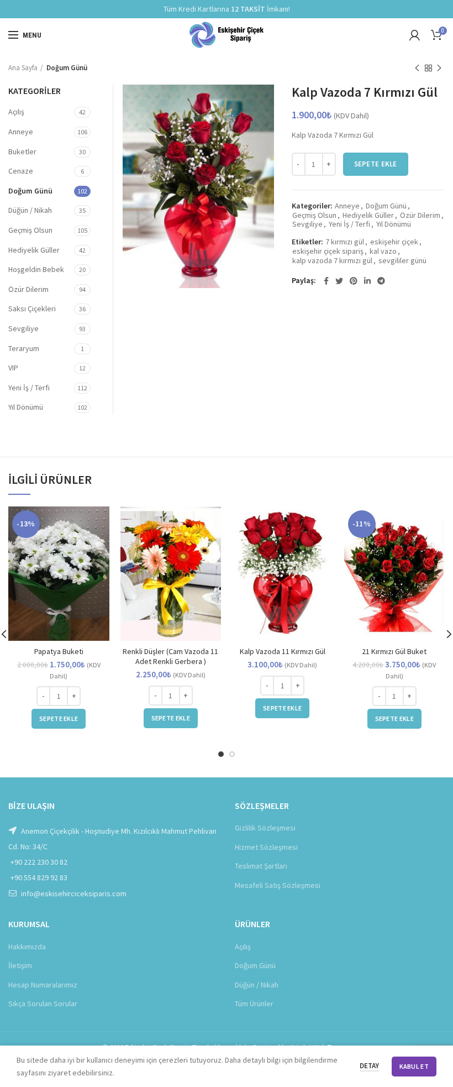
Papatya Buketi (58, 651)
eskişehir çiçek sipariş (328, 251)
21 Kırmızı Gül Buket (394, 651)
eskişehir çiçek (394, 242)
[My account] (414, 34)
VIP (13, 368)
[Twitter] (339, 281)
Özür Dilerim (420, 215)
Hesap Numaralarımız (42, 985)
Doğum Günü (66, 67)
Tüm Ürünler (254, 1003)
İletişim (20, 965)
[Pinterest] (353, 281)
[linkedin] (367, 281)
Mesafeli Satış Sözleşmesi (277, 885)
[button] (58, 719)
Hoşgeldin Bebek (36, 269)
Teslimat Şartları (261, 866)
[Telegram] (381, 281)
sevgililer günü (402, 260)
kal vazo (383, 251)
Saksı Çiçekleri (32, 308)
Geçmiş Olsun (314, 215)
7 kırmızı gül (344, 242)
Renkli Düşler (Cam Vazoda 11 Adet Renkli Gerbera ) (170, 656)
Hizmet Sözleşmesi (266, 847)
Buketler (22, 151)
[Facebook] (326, 281)
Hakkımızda (27, 947)
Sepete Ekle (375, 164)
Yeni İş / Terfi (349, 224)
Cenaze (20, 171)
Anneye (347, 206)
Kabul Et (414, 1066)
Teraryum (23, 348)
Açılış (16, 112)
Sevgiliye (307, 224)
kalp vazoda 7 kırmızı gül (332, 260)
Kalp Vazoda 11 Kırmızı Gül (282, 651)
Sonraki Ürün (439, 68)
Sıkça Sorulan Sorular (42, 1003)
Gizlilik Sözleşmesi (265, 828)
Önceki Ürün (417, 68)
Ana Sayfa (23, 67)
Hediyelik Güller (368, 215)
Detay (369, 1065)
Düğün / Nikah (30, 210)
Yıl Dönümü (393, 224)
